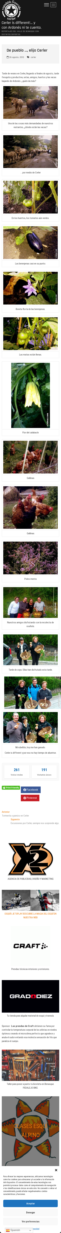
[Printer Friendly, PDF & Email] (11, 787)
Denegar (30, 1212)
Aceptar (30, 1203)
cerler (33, 57)
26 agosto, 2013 (16, 57)
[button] (56, 1170)
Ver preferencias (30, 1221)
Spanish (15, 1230)
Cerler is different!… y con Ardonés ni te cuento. (21, 25)
